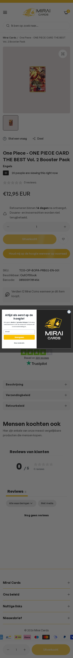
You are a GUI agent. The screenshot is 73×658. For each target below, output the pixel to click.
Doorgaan (19, 337)
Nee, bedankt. (19, 343)
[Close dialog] (68, 311)
